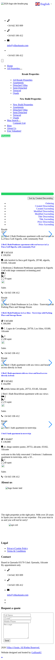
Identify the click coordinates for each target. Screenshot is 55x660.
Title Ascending (46, 219)
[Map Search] (19, 121)
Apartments (18, 82)
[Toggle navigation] (2, 60)
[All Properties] (21, 69)
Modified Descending (44, 211)
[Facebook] (8, 600)
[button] (50, 234)
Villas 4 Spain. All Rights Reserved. (23, 647)
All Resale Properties (22, 80)
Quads (16, 93)
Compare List (19, 123)
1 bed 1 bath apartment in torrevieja (16, 433)
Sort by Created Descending (41, 198)
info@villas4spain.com (17, 45)
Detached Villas (20, 85)
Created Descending (44, 206)
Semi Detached (20, 88)
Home (10, 66)
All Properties (13, 68)
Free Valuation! (14, 131)
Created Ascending (45, 208)
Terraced (17, 90)
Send (7, 641)
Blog (9, 125)
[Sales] (3, 282)
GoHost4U (36, 652)
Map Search (12, 120)
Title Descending (46, 216)
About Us (11, 128)
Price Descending (46, 222)
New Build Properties (23, 104)
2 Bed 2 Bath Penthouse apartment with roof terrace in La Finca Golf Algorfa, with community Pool (25, 245)
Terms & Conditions (16, 551)
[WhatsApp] (8, 602)
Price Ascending (46, 224)
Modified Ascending (44, 214)
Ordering (49, 203)
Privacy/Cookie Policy (17, 548)
